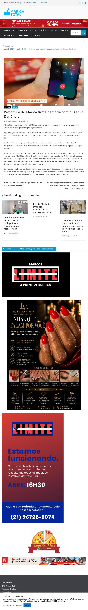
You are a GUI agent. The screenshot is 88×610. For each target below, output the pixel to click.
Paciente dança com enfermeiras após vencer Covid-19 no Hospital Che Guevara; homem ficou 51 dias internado (65, 185)
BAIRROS (6, 30)
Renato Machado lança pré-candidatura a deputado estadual (42, 208)
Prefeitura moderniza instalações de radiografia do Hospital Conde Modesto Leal (14, 223)
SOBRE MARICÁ (22, 35)
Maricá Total (24, 121)
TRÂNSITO (64, 30)
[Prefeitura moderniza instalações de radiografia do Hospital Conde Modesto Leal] (15, 202)
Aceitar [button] (27, 605)
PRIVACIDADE (36, 35)
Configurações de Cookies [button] (12, 605)
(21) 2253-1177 (15, 135)
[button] (13, 35)
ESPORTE (33, 30)
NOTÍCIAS (43, 30)
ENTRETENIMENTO (20, 30)
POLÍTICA (53, 30)
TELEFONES (7, 35)
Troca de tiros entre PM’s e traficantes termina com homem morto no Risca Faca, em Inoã (73, 226)
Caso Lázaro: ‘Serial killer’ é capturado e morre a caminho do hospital (23, 184)
